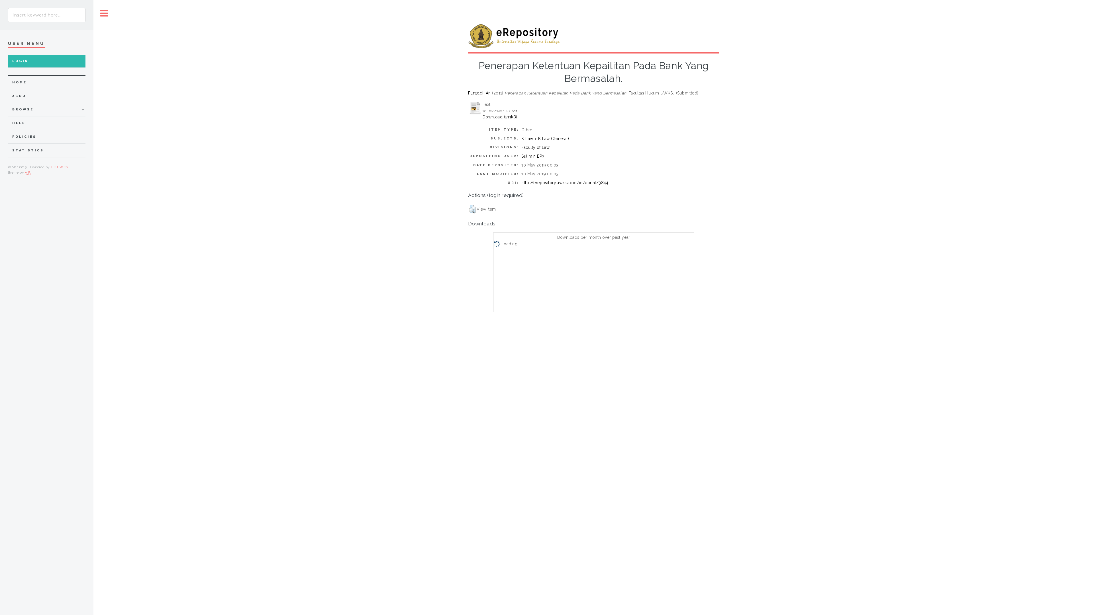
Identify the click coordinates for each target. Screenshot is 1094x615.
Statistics (28, 150)
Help (18, 123)
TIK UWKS (59, 167)
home (19, 82)
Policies (24, 137)
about (21, 96)
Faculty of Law (535, 147)
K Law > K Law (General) (545, 138)
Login (20, 61)
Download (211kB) (500, 117)
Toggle (104, 13)
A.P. (28, 172)
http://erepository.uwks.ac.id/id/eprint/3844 (564, 182)
